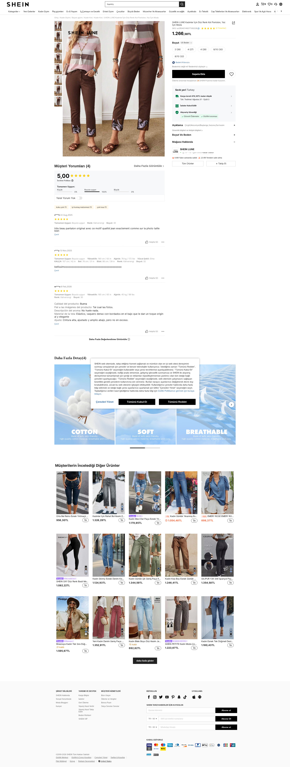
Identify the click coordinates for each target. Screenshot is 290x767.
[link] (263, 4)
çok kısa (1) (102, 207)
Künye (72, 761)
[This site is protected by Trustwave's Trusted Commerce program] (149, 755)
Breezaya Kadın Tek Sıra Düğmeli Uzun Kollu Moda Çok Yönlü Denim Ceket (72, 644)
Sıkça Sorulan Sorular (110, 706)
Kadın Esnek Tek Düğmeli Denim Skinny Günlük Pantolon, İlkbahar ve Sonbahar (217, 641)
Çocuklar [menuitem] (121, 11)
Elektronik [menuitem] (246, 11)
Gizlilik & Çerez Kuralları (81, 757)
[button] (275, 4)
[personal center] (257, 4)
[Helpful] (146, 242)
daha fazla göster (145, 660)
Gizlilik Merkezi (62, 757)
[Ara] (182, 4)
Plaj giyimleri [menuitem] (57, 11)
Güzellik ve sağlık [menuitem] (176, 11)
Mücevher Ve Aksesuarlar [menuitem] (154, 11)
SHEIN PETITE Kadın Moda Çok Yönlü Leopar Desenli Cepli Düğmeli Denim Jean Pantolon (181, 644)
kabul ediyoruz (155, 740)
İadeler (81, 699)
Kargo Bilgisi (84, 695)
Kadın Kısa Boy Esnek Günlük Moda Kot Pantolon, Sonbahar (181, 579)
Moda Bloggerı (62, 703)
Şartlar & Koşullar (118, 757)
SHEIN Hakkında (63, 695)
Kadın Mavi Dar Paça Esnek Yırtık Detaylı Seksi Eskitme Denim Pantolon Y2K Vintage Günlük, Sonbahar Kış (145, 519)
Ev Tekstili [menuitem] (203, 11)
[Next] (231, 404)
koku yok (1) (61, 207)
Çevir (56, 234)
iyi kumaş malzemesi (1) (82, 207)
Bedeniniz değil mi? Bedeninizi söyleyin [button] (189, 67)
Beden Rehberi (85, 715)
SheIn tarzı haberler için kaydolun (165, 705)
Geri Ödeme (84, 703)
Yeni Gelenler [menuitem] (29, 11)
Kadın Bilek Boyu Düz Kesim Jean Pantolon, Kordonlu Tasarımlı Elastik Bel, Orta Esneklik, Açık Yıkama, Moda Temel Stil (145, 641)
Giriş (56, 18)
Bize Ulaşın (106, 695)
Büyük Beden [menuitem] (134, 11)
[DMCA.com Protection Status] (156, 755)
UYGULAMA (197, 691)
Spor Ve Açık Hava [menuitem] (262, 11)
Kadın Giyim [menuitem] (43, 11)
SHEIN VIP (83, 719)
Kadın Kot (88, 18)
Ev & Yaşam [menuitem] (71, 11)
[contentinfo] (192, 747)
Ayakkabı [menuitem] (191, 11)
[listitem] (72, 500)
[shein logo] (18, 4)
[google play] (200, 698)
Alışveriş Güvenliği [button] (188, 112)
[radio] (177, 49)
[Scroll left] (278, 11)
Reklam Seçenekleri (86, 761)
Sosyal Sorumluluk (63, 699)
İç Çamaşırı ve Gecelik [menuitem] (90, 11)
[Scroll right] (281, 11)
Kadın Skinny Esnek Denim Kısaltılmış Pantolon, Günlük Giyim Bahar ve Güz (109, 579)
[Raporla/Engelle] (163, 242)
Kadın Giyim (65, 18)
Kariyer (59, 706)
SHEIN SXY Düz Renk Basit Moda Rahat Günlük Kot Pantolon (72, 581)
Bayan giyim (77, 18)
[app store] (194, 698)
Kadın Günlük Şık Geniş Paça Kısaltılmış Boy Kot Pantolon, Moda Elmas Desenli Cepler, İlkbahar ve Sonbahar (145, 579)
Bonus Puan (106, 703)
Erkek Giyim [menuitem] (108, 11)
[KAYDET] (231, 74)
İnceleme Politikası (64, 181)
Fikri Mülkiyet (61, 761)
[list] (168, 697)
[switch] (79, 198)
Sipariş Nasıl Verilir (86, 706)
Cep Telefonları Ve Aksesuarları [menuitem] (225, 11)
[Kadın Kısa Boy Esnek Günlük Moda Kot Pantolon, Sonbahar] (181, 555)
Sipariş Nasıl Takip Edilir (86, 711)
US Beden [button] (185, 43)
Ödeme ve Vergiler (108, 699)
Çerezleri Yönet (101, 757)
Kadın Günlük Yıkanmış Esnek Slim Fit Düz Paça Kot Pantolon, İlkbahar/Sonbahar (181, 516)
